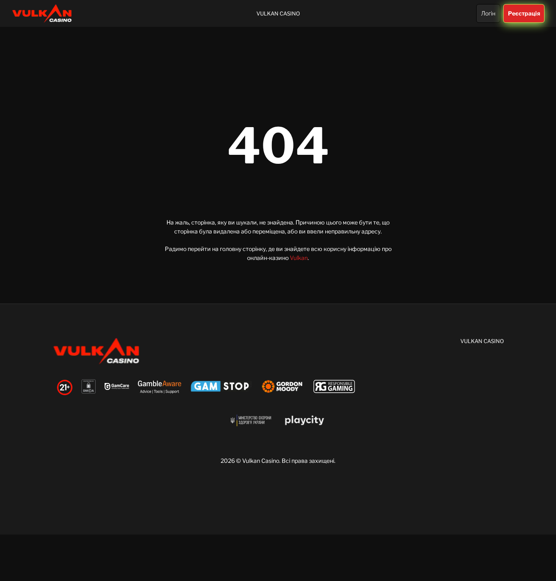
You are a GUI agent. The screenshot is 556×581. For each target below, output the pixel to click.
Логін (488, 13)
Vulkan (299, 257)
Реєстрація (523, 13)
